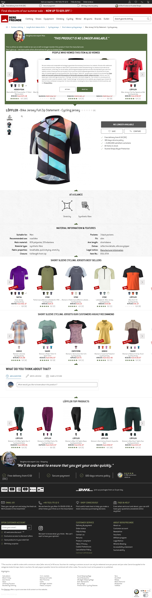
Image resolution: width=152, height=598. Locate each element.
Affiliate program (120, 538)
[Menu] (150, 590)
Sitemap (7, 589)
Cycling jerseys (53, 27)
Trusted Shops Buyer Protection (117, 149)
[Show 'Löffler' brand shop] (10, 117)
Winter (78, 18)
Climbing (60, 18)
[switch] (145, 595)
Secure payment (49, 6)
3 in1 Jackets (44, 576)
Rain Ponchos (44, 580)
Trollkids (117, 585)
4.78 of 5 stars (130, 6)
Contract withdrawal (84, 553)
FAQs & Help (81, 531)
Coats (42, 582)
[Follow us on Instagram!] (42, 529)
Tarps (4, 582)
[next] (142, 74)
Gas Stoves (6, 580)
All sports (88, 18)
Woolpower (118, 583)
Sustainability (119, 550)
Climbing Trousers (8, 583)
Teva (116, 576)
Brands (98, 18)
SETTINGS (67, 89)
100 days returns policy (89, 6)
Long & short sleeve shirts (35, 27)
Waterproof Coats (46, 578)
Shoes (38, 18)
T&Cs (78, 544)
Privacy (84, 544)
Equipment (49, 18)
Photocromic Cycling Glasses (87, 585)
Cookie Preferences (83, 547)
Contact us (80, 534)
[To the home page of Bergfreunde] (12, 19)
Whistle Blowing (119, 544)
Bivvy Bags (81, 583)
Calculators (6, 576)
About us (117, 525)
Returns (79, 538)
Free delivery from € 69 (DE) (16, 6)
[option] (56, 149)
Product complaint (83, 541)
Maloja (117, 580)
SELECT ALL (85, 89)
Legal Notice (118, 541)
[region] (76, 78)
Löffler (12, 110)
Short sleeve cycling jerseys (72, 27)
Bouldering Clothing (9, 585)
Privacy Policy (48, 83)
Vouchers (117, 534)
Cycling (69, 18)
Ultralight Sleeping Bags (85, 580)
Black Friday (6, 578)
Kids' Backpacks (83, 582)
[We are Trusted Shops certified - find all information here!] (120, 475)
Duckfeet (118, 578)
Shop (3, 2)
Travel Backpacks (83, 578)
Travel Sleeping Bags (84, 576)
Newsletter (117, 531)
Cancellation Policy (83, 550)
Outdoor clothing (17, 27)
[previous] (9, 74)
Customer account (120, 528)
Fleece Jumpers (45, 585)
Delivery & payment (84, 525)
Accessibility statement (123, 547)
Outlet (106, 18)
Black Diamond (120, 582)
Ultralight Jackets (46, 583)
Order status (81, 528)
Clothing (29, 18)
